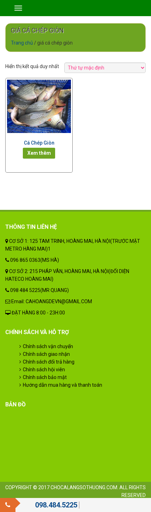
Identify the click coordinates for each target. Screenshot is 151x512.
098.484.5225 (56, 505)
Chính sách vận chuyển (48, 346)
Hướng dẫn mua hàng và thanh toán (62, 385)
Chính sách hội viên (44, 369)
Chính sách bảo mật (45, 377)
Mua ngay (39, 153)
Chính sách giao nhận (46, 354)
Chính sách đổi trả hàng (48, 362)
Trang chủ (22, 43)
